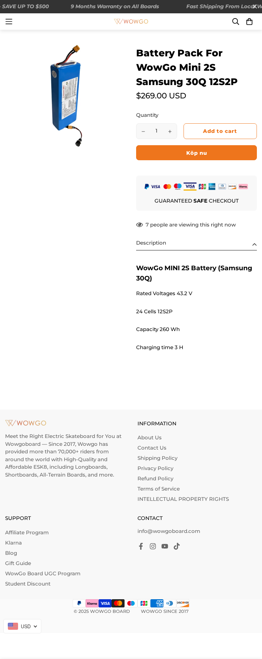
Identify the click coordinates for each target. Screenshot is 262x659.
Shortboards (21, 474)
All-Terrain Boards (62, 474)
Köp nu (196, 153)
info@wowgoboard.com (168, 531)
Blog (11, 553)
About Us (149, 437)
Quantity (147, 115)
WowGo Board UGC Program (43, 573)
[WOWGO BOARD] (131, 21)
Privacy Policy (155, 468)
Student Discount (27, 583)
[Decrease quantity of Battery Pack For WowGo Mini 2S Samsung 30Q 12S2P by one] (143, 131)
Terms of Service (158, 488)
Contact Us (151, 447)
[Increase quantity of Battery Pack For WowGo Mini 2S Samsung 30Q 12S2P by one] (170, 131)
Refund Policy (155, 478)
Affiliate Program (27, 532)
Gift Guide (18, 563)
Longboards (90, 467)
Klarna (13, 542)
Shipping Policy (157, 458)
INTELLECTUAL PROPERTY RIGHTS (183, 499)
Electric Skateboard (70, 436)
